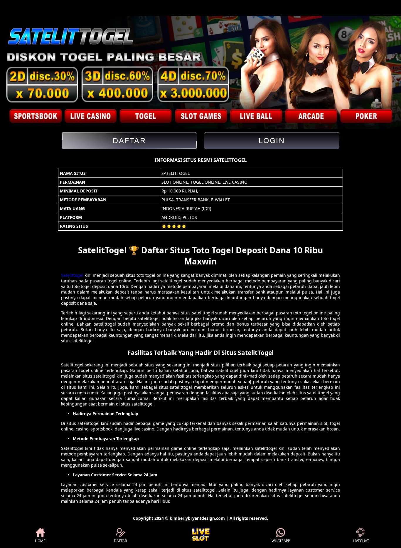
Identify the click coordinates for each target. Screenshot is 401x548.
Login (272, 140)
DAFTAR (120, 540)
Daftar (129, 140)
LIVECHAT (361, 540)
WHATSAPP (281, 540)
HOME (40, 540)
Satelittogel (72, 275)
